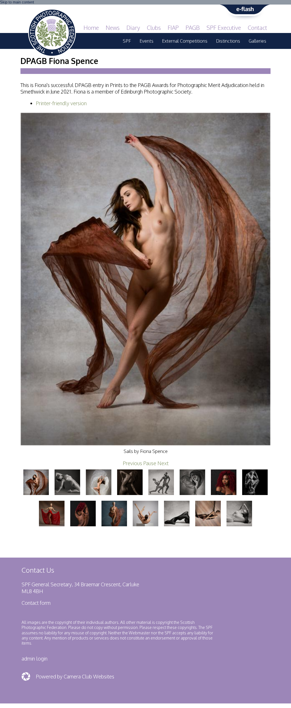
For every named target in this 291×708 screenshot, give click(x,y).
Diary (133, 27)
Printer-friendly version (61, 103)
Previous (132, 463)
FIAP (173, 27)
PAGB (193, 27)
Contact (257, 27)
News (113, 27)
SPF (127, 41)
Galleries (257, 41)
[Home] (52, 12)
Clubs (154, 27)
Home (91, 27)
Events (146, 41)
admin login (34, 658)
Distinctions (228, 41)
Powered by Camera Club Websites (75, 676)
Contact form (36, 603)
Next (163, 463)
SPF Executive (224, 27)
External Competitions (184, 41)
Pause (149, 463)
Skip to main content (17, 2)
